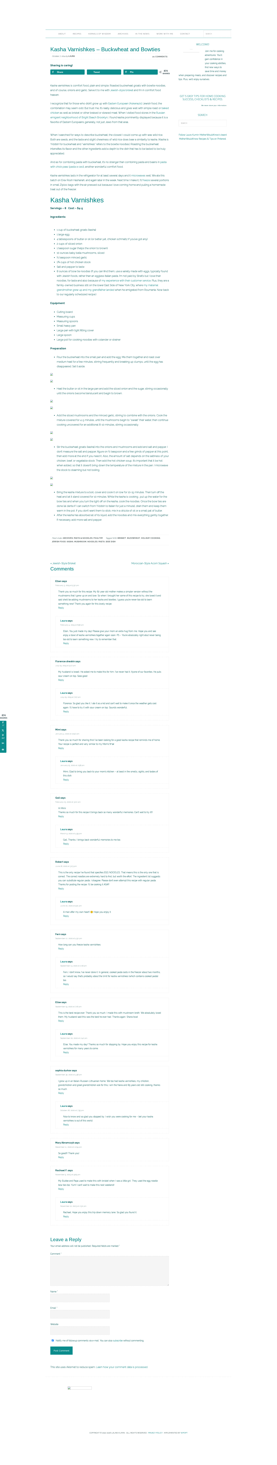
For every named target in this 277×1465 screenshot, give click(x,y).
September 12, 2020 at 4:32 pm (68, 938)
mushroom (80, 542)
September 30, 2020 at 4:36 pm (68, 1075)
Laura (63, 620)
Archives (68, 538)
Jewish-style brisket (121, 90)
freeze (147, 180)
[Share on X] (3, 730)
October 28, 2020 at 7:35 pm (72, 1110)
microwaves (138, 175)
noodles (92, 542)
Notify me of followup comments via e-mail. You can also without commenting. (99, 1340)
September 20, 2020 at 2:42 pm (73, 1038)
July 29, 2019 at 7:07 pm (70, 697)
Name (54, 1291)
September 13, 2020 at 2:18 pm (73, 966)
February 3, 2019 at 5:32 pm (67, 585)
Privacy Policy (155, 1433)
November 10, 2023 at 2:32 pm (73, 1206)
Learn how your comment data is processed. (122, 1367)
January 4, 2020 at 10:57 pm (67, 734)
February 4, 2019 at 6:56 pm (72, 625)
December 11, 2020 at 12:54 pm (68, 1147)
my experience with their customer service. (126, 280)
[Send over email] (3, 749)
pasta (101, 542)
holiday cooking (150, 538)
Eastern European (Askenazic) (125, 103)
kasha (70, 542)
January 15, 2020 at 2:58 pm (72, 765)
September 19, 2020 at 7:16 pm (68, 1006)
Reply (61, 607)
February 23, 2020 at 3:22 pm (68, 802)
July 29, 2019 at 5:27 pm (65, 665)
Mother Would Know (82, 16)
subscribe (118, 1340)
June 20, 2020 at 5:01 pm (71, 906)
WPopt (184, 1433)
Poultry (98, 538)
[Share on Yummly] (3, 743)
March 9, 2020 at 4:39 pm (71, 833)
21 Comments (159, 57)
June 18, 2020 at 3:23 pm (66, 866)
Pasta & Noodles (83, 538)
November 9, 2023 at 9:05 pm (67, 1174)
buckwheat (133, 538)
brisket (122, 538)
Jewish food (59, 542)
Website (54, 1324)
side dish (111, 542)
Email (53, 1308)
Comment (56, 1254)
